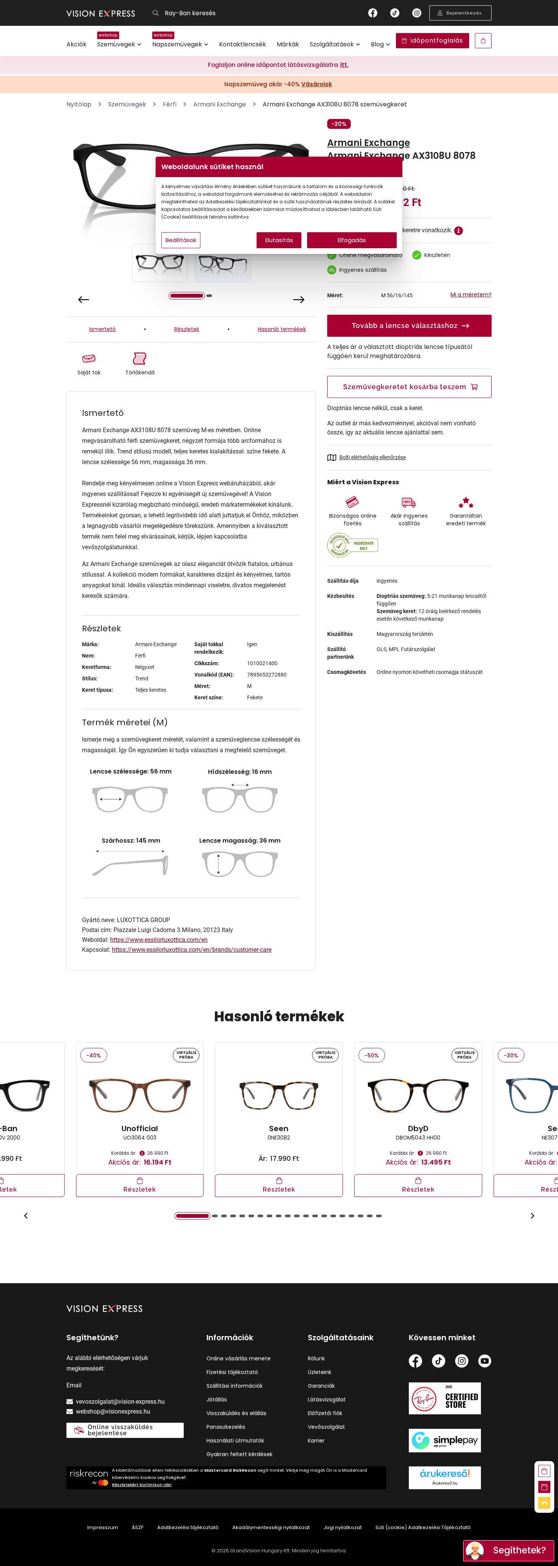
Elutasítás (279, 240)
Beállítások (181, 240)
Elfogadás (352, 240)
